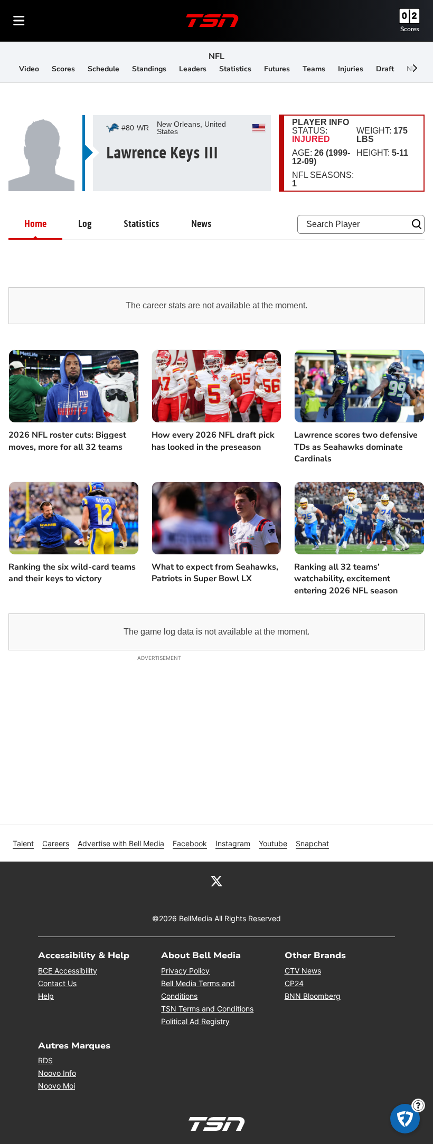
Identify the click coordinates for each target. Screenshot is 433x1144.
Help (46, 995)
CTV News (303, 970)
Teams (314, 69)
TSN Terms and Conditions (207, 1008)
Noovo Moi (56, 1085)
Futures (277, 69)
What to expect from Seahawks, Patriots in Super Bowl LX (215, 572)
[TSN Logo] (212, 20)
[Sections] (19, 20)
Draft (385, 69)
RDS (45, 1060)
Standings (149, 69)
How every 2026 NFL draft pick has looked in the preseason (213, 440)
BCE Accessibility (67, 970)
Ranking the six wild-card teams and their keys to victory (72, 572)
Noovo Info (57, 1073)
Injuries (350, 69)
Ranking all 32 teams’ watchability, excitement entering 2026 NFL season (346, 579)
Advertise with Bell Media (121, 843)
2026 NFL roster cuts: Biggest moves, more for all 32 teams (67, 440)
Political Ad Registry (195, 1021)
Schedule (103, 69)
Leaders (192, 69)
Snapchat (312, 843)
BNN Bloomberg (313, 995)
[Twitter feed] (216, 880)
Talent (23, 843)
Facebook (190, 843)
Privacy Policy (185, 970)
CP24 (294, 983)
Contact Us (57, 983)
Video (29, 69)
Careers (55, 843)
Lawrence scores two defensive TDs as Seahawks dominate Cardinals (356, 447)
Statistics (235, 69)
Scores (409, 29)
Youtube (273, 843)
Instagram (232, 843)
